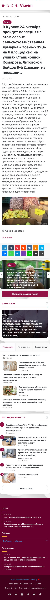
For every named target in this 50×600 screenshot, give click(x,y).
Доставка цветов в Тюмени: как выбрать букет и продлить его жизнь (33, 390)
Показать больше (25, 488)
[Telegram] (17, 253)
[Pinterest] (17, 247)
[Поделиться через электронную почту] (35, 253)
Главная (7, 16)
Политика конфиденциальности (32, 588)
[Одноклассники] (35, 247)
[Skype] (41, 247)
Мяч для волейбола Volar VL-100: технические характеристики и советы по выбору (32, 440)
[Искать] (7, 6)
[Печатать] (41, 253)
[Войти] (16, 6)
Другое (16, 16)
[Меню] (3, 6)
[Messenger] (4, 253)
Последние (8, 347)
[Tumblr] (11, 247)
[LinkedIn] (4, 247)
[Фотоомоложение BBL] (9, 478)
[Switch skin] (12, 6)
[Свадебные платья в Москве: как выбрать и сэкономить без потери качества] (10, 366)
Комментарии (41, 347)
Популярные (24, 347)
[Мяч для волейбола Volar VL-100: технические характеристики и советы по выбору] (9, 441)
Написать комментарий (25, 294)
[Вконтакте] (29, 247)
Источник (7, 237)
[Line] (29, 253)
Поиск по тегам (10, 588)
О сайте (38, 584)
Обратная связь (26, 584)
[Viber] (23, 253)
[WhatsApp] (11, 253)
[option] (25, 274)
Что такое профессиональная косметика (21, 355)
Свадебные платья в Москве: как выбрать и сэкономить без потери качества (32, 365)
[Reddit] (23, 247)
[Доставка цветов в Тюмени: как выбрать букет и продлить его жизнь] (10, 390)
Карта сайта (13, 584)
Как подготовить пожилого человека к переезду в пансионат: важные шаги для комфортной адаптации (24, 402)
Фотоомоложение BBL (28, 474)
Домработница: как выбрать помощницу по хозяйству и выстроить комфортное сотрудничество (22, 377)
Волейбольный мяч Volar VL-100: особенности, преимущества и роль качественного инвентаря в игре (27, 428)
